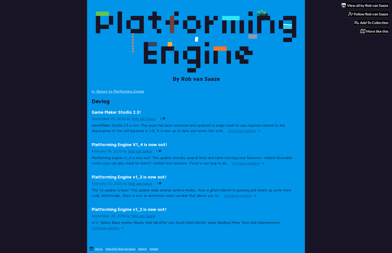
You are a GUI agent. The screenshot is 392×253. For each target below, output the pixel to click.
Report (142, 249)
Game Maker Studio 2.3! (116, 112)
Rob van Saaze (144, 119)
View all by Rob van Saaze (120, 249)
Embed (154, 249)
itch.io (99, 249)
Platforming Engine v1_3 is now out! (129, 176)
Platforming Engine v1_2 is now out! (129, 209)
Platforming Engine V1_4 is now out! (129, 144)
